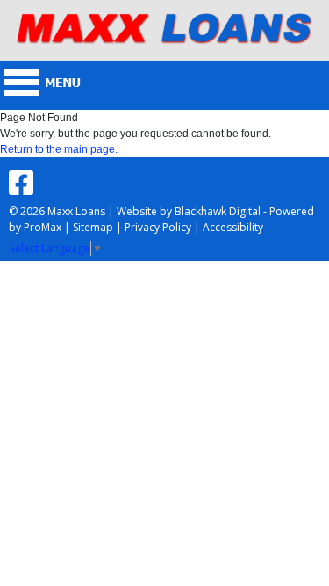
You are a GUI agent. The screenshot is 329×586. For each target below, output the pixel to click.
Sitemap (93, 227)
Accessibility (233, 227)
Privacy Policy (158, 227)
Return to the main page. (59, 149)
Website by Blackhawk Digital (189, 211)
